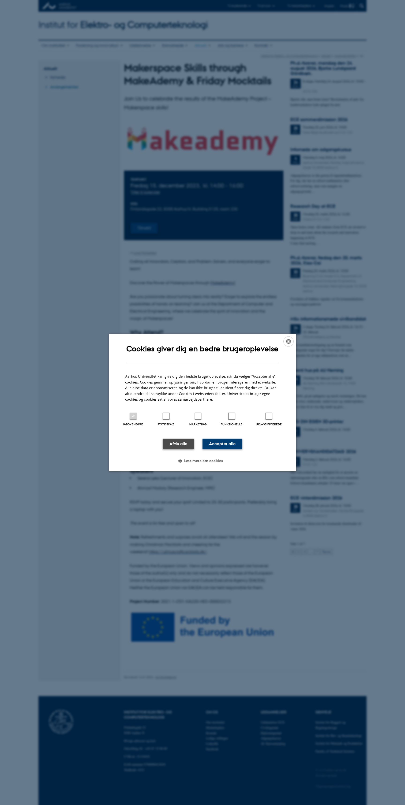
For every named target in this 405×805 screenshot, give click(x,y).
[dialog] (202, 402)
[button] (202, 461)
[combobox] (288, 341)
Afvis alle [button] (178, 443)
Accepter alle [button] (222, 443)
